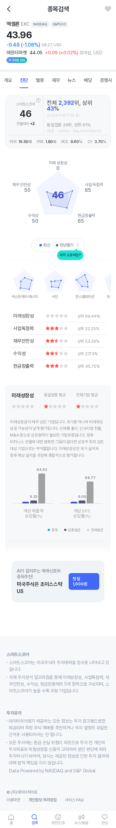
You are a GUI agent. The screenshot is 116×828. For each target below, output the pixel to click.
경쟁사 (106, 80)
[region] (24, 282)
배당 (88, 80)
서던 (55, 296)
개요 (8, 80)
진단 (24, 80)
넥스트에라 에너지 (25, 296)
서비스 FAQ (74, 799)
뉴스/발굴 (81, 823)
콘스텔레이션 (84, 296)
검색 (35, 823)
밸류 (40, 80)
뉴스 (72, 80)
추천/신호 (58, 823)
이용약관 (13, 799)
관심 (105, 823)
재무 (56, 80)
